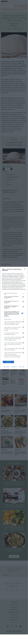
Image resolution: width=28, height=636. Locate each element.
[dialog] (14, 318)
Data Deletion (6, 366)
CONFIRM (8, 361)
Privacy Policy (22, 366)
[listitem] (14, 294)
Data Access (14, 366)
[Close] (25, 269)
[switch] (23, 297)
